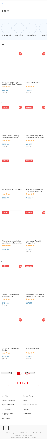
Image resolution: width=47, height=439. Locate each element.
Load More (23, 383)
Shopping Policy (7, 414)
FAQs (25, 400)
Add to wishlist (6, 373)
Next (28, 373)
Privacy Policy (28, 396)
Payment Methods (8, 405)
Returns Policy (6, 409)
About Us (5, 396)
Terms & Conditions (8, 400)
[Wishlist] (38, 3)
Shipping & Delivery (30, 405)
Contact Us (27, 414)
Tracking (26, 409)
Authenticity (6, 418)
